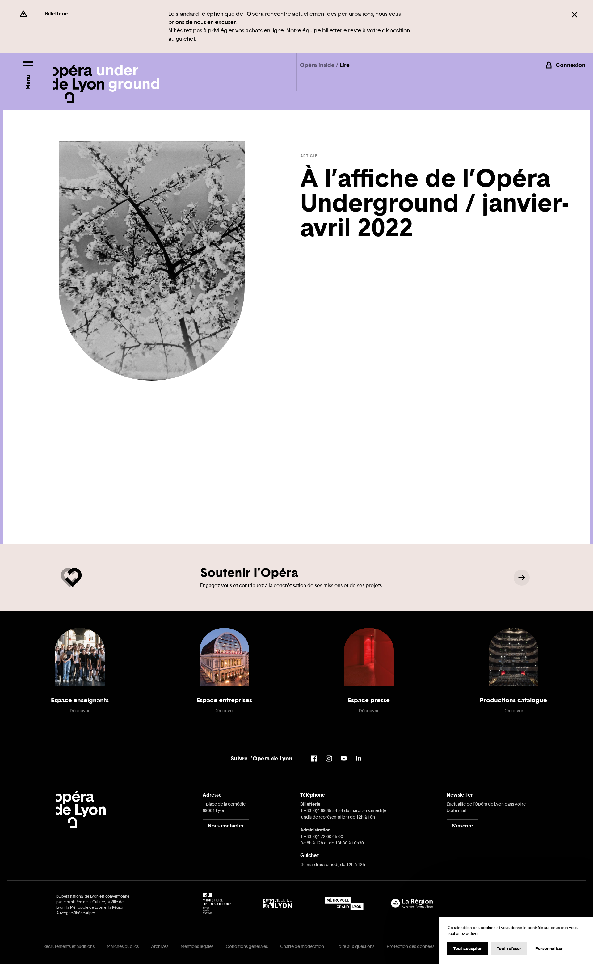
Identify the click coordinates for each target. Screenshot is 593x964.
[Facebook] (314, 758)
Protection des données (410, 946)
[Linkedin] (358, 758)
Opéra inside (318, 65)
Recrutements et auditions (69, 946)
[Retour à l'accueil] (106, 78)
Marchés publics (123, 946)
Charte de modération (302, 946)
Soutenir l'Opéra (249, 572)
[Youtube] (343, 758)
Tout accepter (467, 948)
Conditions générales (247, 946)
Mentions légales (197, 946)
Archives (159, 946)
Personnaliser (549, 948)
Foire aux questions (355, 946)
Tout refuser (509, 948)
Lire (345, 65)
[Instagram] (329, 758)
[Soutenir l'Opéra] (522, 578)
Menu (28, 82)
